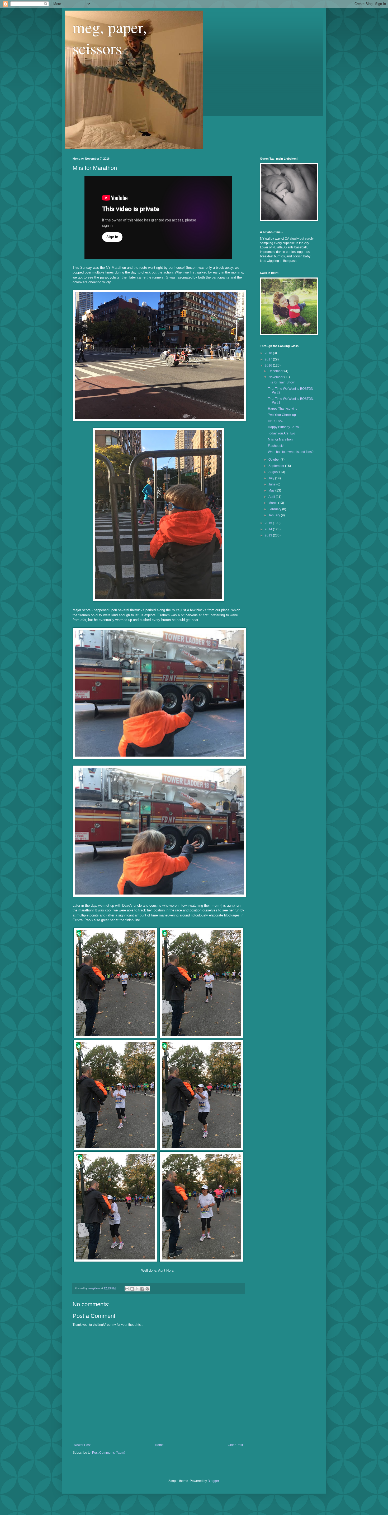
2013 (269, 535)
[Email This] (127, 1288)
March (273, 503)
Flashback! (275, 446)
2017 (269, 359)
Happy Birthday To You (284, 427)
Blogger (213, 1481)
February (275, 509)
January (274, 515)
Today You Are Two (281, 433)
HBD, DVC (275, 421)
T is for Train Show (281, 382)
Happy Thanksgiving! (283, 408)
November (276, 377)
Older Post (235, 1445)
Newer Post (82, 1445)
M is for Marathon (280, 439)
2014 (269, 529)
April (272, 497)
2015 (269, 523)
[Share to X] (137, 1288)
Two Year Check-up (282, 415)
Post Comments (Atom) (108, 1452)
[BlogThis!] (132, 1288)
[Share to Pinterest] (147, 1288)
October (274, 459)
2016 (269, 365)
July (271, 478)
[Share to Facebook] (142, 1288)
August (273, 472)
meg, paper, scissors (110, 37)
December (276, 371)
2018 (269, 353)
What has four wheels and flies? (291, 452)
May (271, 490)
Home (159, 1445)
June (272, 484)
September (276, 466)
